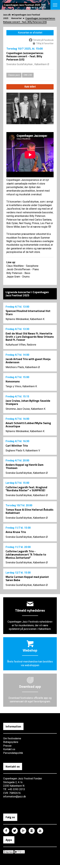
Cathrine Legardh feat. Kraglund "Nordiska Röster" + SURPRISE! (26, 489)
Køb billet (30, 86)
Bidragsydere (10, 742)
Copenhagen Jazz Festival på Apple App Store (8, 851)
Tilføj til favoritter (45, 43)
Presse (7, 745)
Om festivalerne (12, 738)
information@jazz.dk (14, 796)
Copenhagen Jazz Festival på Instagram (32, 831)
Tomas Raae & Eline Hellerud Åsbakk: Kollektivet (29, 511)
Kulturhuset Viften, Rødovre (21, 344)
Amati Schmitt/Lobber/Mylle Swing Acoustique (28, 424)
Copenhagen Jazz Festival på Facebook (6, 831)
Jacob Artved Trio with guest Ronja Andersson (28, 360)
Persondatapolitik (13, 752)
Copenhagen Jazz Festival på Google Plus (23, 831)
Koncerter (16, 18)
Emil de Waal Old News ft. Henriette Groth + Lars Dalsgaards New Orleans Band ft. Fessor (30, 336)
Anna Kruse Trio (16, 532)
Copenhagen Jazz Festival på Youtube (40, 831)
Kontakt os (9, 749)
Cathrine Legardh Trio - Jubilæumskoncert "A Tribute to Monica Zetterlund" (26, 554)
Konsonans (13, 381)
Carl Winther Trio (17, 445)
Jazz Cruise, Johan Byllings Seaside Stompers (28, 402)
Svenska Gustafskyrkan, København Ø (27, 472)
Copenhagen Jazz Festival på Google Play (19, 851)
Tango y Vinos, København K (21, 386)
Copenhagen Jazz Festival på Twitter (15, 831)
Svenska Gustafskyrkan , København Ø (27, 64)
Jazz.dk (7, 14)
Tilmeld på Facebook (43, 40)
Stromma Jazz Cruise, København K (25, 408)
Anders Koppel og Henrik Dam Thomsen (24, 466)
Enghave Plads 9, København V (23, 450)
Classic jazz (14, 75)
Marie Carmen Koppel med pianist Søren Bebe (27, 578)
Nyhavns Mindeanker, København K (25, 319)
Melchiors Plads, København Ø (23, 367)
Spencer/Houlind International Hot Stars (28, 312)
